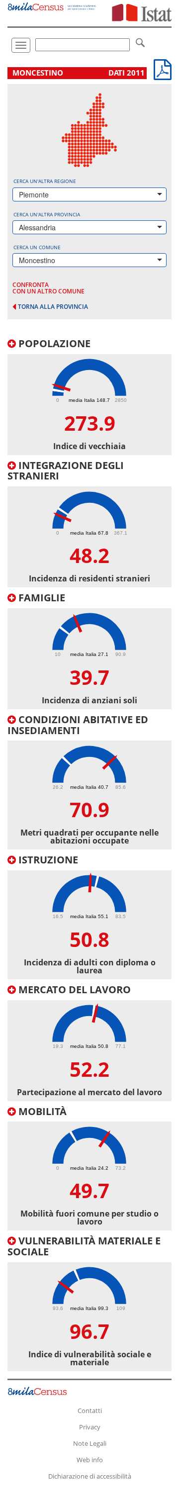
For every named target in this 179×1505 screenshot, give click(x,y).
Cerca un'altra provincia (46, 214)
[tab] (89, 396)
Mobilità (41, 1111)
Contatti (90, 1410)
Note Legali (89, 1443)
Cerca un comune (37, 247)
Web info (90, 1459)
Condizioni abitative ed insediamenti (77, 725)
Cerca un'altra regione (44, 181)
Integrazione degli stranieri (65, 471)
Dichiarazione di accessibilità (89, 1476)
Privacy (89, 1426)
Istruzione (47, 859)
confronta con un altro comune (48, 288)
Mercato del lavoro (73, 989)
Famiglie (40, 597)
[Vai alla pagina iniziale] (52, 5)
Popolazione (53, 343)
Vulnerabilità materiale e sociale (84, 1246)
